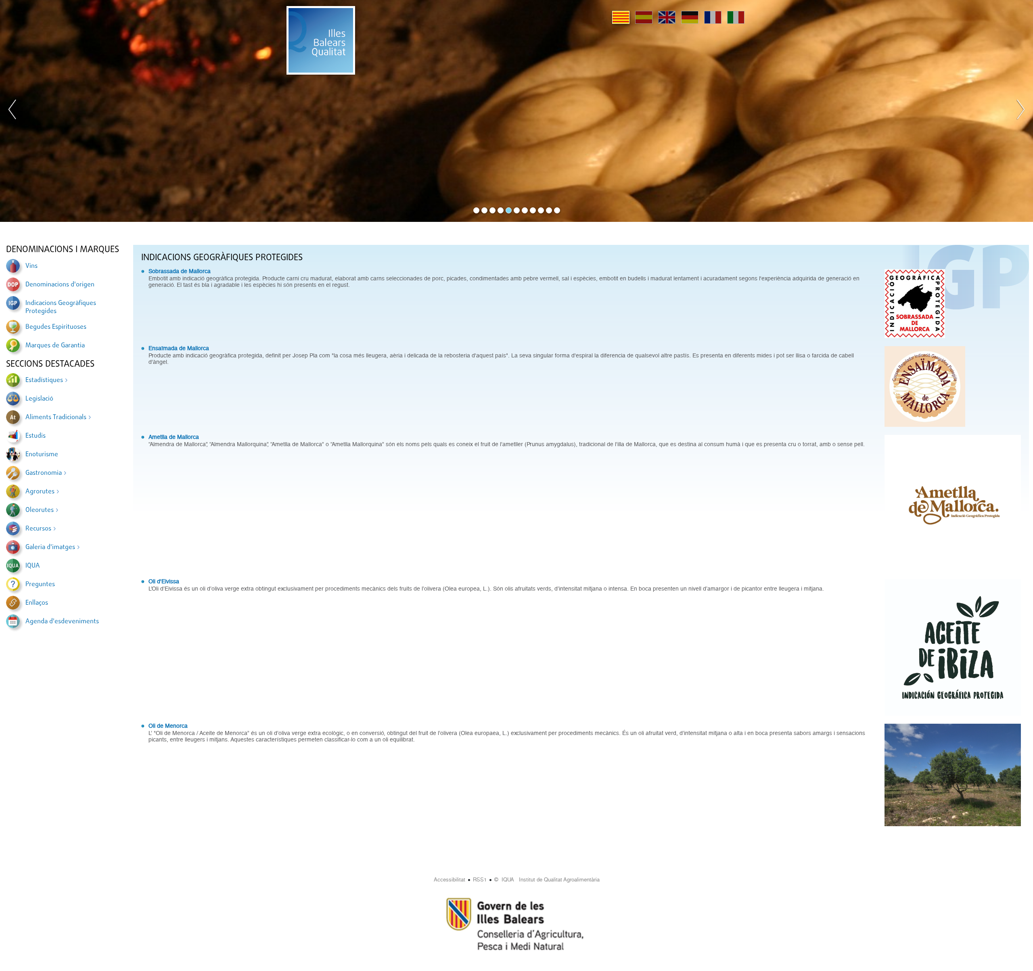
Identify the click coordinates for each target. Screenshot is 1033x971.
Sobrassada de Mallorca (179, 271)
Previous (12, 111)
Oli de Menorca (168, 726)
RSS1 (480, 880)
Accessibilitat (449, 880)
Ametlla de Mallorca (173, 437)
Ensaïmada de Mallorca (178, 348)
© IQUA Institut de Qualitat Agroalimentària (547, 880)
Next (1020, 111)
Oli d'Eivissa (163, 581)
